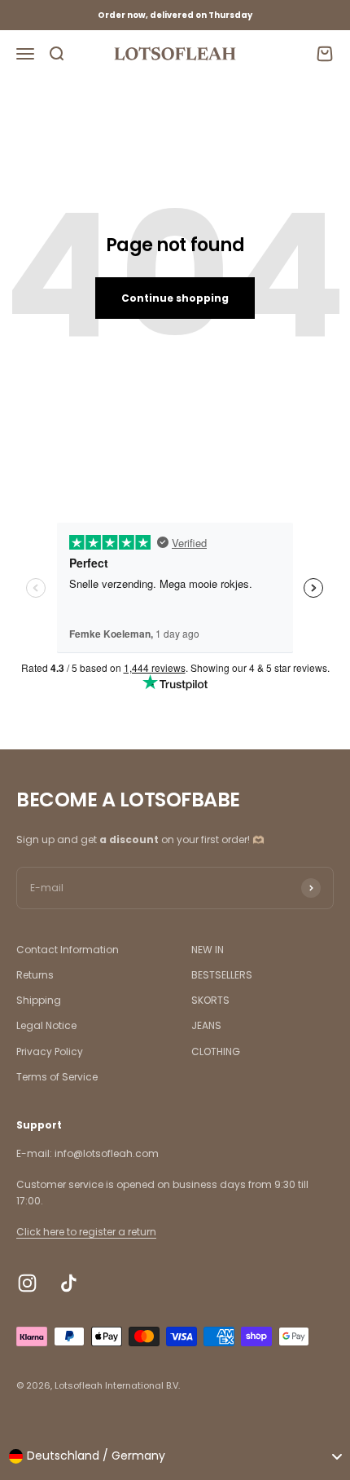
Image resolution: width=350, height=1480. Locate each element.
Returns (35, 975)
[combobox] (175, 1456)
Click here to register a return (86, 1232)
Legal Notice (46, 1025)
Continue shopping (175, 298)
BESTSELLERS (221, 975)
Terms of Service (57, 1077)
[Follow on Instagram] (27, 1283)
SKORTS (210, 1000)
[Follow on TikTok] (69, 1283)
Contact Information (67, 949)
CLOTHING (215, 1051)
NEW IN (207, 949)
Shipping (38, 1000)
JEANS (206, 1025)
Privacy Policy (49, 1051)
